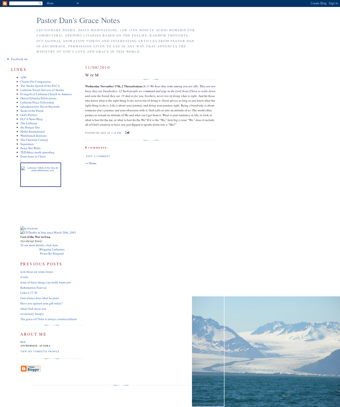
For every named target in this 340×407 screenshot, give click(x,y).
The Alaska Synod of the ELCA (40, 86)
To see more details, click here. (39, 245)
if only (24, 277)
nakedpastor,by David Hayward (39, 106)
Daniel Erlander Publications (38, 98)
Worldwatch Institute (33, 136)
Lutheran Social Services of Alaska (42, 90)
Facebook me (19, 59)
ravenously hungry (32, 314)
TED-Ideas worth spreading (37, 152)
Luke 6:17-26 (28, 293)
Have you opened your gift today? (41, 303)
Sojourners (27, 144)
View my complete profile (39, 351)
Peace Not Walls (30, 148)
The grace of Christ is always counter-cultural (48, 319)
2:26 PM (116, 132)
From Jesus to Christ (33, 156)
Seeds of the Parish (32, 111)
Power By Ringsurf (52, 253)
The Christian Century (34, 140)
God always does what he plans (39, 298)
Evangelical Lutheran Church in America (46, 94)
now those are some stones (36, 272)
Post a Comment (98, 156)
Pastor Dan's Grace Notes (78, 20)
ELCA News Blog (31, 119)
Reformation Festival (33, 288)
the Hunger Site (30, 127)
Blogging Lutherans (52, 249)
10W (23, 77)
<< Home (90, 163)
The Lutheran (28, 123)
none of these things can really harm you (45, 282)
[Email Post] (126, 133)
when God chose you (33, 309)
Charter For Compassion (35, 81)
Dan (23, 341)
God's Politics (28, 115)
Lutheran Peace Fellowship (37, 102)
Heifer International (32, 131)
